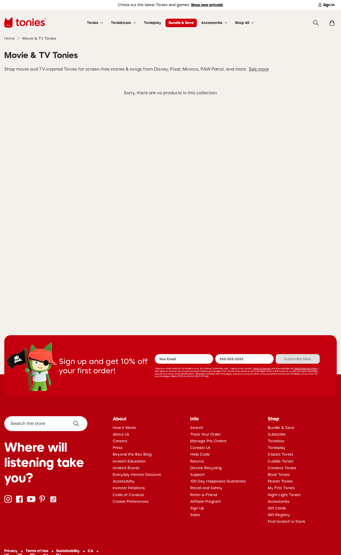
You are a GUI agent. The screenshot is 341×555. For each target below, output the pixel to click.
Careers (120, 441)
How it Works (124, 428)
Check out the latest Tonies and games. (170, 5)
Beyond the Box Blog (132, 454)
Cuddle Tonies (281, 461)
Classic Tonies (280, 454)
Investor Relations (129, 488)
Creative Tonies (282, 468)
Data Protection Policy (305, 368)
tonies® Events (126, 468)
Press (118, 447)
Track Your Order (205, 434)
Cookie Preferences (131, 501)
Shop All (242, 23)
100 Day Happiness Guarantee (218, 481)
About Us (121, 434)
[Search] (316, 23)
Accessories (211, 23)
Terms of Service (261, 368)
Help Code (200, 454)
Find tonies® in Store (286, 521)
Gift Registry (279, 515)
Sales (195, 515)
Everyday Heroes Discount (137, 474)
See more (259, 69)
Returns (197, 461)
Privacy (11, 551)
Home (9, 38)
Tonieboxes (121, 23)
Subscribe (277, 434)
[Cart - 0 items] (332, 23)
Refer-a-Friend (203, 495)
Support (197, 474)
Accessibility (124, 481)
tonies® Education (129, 461)
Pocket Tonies (280, 481)
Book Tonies (279, 474)
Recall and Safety (206, 488)
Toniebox (276, 441)
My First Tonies (281, 488)
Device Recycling (206, 468)
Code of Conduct (128, 495)
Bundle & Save (181, 23)
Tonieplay (152, 23)
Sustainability (68, 551)
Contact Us (200, 447)
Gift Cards (277, 508)
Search (196, 428)
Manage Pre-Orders (208, 441)
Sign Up (197, 508)
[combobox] (45, 423)
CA (90, 551)
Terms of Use (37, 551)
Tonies (92, 23)
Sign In (329, 5)
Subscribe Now (297, 359)
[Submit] (78, 423)
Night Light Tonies (284, 495)
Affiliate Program (205, 501)
